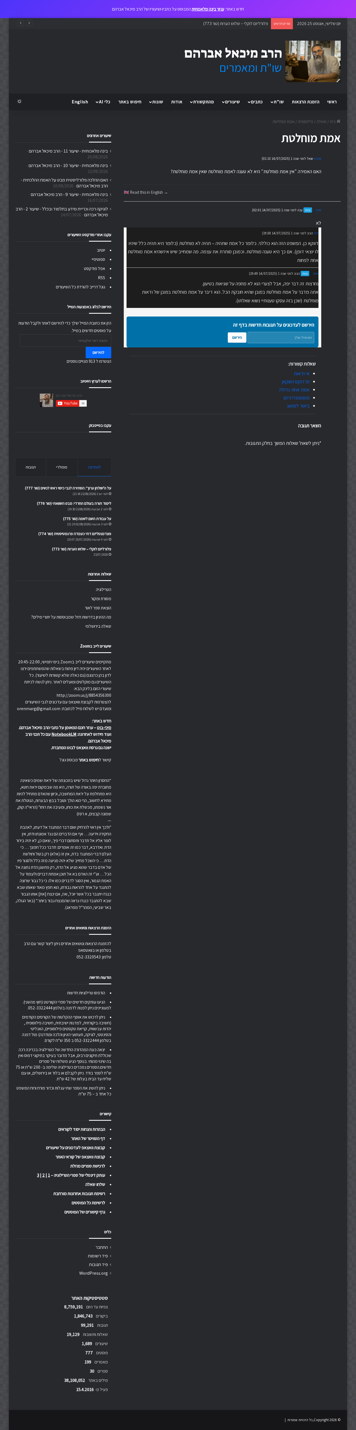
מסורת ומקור (101, 599)
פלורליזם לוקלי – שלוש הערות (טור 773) (235, 23)
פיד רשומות (98, 1256)
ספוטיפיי (98, 259)
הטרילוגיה (103, 589)
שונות (157, 102)
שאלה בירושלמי (98, 626)
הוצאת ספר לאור (98, 608)
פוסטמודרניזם (296, 397)
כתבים (257, 102)
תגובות (31, 467)
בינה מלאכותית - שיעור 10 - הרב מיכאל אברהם (68, 165)
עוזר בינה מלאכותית (208, 9)
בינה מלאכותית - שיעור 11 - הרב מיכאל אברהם (68, 151)
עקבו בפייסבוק (100, 425)
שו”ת (279, 102)
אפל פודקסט (94, 268)
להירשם (98, 352)
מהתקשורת (203, 102)
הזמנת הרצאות (306, 102)
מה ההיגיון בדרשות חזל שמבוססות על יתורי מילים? (71, 617)
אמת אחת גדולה (294, 389)
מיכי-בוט (104, 727)
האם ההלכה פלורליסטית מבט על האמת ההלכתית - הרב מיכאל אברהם (64, 183)
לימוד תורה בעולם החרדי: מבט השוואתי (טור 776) (74, 503)
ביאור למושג (298, 406)
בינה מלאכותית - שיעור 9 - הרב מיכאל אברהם (69, 194)
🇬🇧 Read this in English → (146, 192)
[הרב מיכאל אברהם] (257, 61)
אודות (176, 102)
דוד (316, 233)
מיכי (318, 210)
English (80, 102)
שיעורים (232, 102)
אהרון (317, 158)
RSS (101, 278)
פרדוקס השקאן (296, 381)
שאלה (322, 121)
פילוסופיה (305, 121)
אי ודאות (302, 373)
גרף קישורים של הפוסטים (85, 1212)
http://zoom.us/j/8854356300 (83, 695)
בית (333, 121)
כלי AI (104, 102)
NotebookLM (63, 734)
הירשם (237, 337)
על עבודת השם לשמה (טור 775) (87, 518)
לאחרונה (94, 467)
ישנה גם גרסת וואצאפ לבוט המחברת (81, 747)
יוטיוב (101, 250)
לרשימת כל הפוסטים (88, 1203)
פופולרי (61, 467)
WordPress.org (93, 1273)
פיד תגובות (98, 1264)
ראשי (332, 102)
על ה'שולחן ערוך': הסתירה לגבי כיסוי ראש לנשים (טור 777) (68, 487)
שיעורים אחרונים (99, 135)
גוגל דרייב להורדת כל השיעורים (80, 287)
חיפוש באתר (130, 102)
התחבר (101, 1247)
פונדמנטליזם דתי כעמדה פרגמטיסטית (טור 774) (74, 533)
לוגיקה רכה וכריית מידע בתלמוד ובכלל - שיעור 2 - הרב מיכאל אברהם (62, 212)
